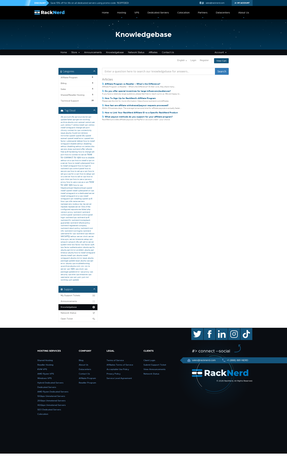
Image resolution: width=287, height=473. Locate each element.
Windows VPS (44, 378)
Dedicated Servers (158, 12)
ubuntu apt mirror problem (72, 250)
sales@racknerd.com (215, 3)
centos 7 (68, 125)
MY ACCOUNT (243, 3)
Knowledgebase (115, 52)
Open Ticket (67, 318)
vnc (82, 266)
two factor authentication (71, 247)
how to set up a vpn (79, 171)
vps (73, 268)
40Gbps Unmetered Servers (51, 405)
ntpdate (64, 207)
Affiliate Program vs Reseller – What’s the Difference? (132, 84)
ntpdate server (74, 207)
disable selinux (76, 144)
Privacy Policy (113, 373)
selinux (73, 236)
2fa (62, 117)
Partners (202, 12)
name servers (78, 201)
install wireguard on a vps (72, 196)
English (181, 60)
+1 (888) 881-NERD (237, 360)
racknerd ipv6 (83, 217)
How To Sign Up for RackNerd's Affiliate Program (130, 98)
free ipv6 (64, 152)
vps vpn (73, 277)
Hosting (121, 12)
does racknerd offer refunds (80, 149)
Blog (81, 360)
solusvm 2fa (73, 242)
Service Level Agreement (119, 378)
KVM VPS (42, 369)
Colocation (183, 12)
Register (204, 60)
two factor (76, 244)
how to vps (78, 185)
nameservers (66, 204)
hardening (73, 152)
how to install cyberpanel (79, 163)
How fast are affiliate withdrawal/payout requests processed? (136, 105)
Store (74, 52)
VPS (136, 12)
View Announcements (154, 369)
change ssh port (83, 127)
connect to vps (73, 130)
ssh (80, 242)
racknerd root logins (73, 231)
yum (79, 277)
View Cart (221, 60)
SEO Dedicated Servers (49, 409)
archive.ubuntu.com (69, 122)
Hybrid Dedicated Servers (50, 382)
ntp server (87, 204)
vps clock (79, 269)
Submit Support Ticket (155, 364)
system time (66, 244)
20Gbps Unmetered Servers (51, 400)
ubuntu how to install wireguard (81, 253)
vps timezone (82, 274)
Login (193, 60)
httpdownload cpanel (83, 188)
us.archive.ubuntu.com (70, 266)
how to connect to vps (76, 156)
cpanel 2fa (80, 135)
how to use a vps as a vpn (78, 182)
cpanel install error (75, 138)
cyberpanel (71, 141)
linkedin (220, 329)
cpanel (72, 135)
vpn (68, 269)
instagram (233, 329)
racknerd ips (71, 217)
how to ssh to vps (78, 176)
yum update (73, 280)
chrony (64, 130)
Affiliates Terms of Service (120, 364)
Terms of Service (115, 360)
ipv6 (90, 198)
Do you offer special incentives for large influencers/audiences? (137, 91)
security (65, 236)
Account (220, 52)
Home (105, 12)
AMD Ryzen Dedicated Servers (52, 391)
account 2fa (69, 117)
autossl (81, 122)
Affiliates (153, 52)
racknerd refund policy (80, 223)
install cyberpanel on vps (83, 190)
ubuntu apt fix (89, 247)
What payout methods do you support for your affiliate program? (138, 116)
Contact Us (168, 52)
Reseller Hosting (45, 364)
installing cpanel (81, 198)
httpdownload (67, 188)
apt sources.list (81, 117)
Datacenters (223, 12)
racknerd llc (66, 220)
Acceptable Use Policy (118, 369)
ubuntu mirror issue (78, 258)
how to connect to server (76, 154)
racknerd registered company (74, 225)
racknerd (77, 212)
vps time (71, 274)
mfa (70, 201)
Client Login (149, 360)
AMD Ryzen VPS (45, 373)
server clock (82, 236)
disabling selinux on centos (79, 146)
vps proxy (84, 272)
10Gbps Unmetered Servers (51, 396)
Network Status (136, 52)
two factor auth (87, 244)
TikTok (244, 329)
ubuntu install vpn (68, 255)
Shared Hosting (45, 360)
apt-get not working (81, 119)
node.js (75, 204)
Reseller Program (87, 382)
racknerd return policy (70, 228)
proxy (70, 212)
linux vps (64, 201)
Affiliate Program (87, 378)
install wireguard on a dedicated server (77, 193)
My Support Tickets (70, 295)
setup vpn (88, 239)
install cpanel (66, 190)
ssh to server (88, 242)
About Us (243, 12)
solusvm (64, 242)
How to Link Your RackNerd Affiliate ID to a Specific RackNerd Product (141, 112)
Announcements (93, 52)
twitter (195, 329)
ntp (80, 204)
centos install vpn (80, 125)
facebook (209, 329)
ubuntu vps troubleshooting (78, 263)
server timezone (76, 239)
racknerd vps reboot (85, 233)
